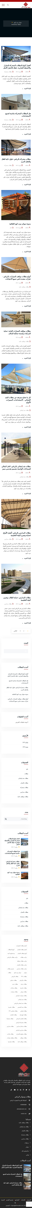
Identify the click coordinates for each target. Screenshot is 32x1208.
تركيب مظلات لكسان (22, 965)
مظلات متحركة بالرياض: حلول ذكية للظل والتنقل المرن (13, 863)
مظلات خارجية (23, 988)
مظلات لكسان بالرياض (21, 1018)
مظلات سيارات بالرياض (21, 995)
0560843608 (23, 1104)
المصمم (8, 1205)
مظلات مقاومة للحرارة (21, 1034)
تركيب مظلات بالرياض (12, 957)
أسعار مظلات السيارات (21, 945)
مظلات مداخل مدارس (22, 1026)
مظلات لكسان (24, 783)
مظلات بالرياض (23, 980)
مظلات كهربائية (23, 1014)
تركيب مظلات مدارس (22, 968)
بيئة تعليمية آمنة (11, 953)
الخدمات (23, 1200)
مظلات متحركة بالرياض (21, 1022)
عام (11, 227)
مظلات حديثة (24, 984)
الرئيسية (29, 1200)
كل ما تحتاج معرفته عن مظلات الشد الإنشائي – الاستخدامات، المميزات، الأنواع (18, 400)
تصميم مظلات (10, 968)
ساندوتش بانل (25, 1151)
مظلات (26, 773)
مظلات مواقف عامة (24, 287)
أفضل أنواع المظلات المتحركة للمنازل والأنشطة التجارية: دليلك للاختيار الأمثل (12, 841)
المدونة (3, 1200)
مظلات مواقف (23, 1038)
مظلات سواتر (23, 991)
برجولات (27, 1143)
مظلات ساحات (13, 988)
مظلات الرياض (15, 976)
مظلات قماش (23, 1011)
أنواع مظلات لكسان (22, 953)
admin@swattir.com (21, 1109)
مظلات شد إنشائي (24, 410)
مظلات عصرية (11, 1007)
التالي (15, 630)
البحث (26, 643)
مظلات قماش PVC (13, 1011)
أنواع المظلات (11, 949)
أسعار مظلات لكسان (22, 949)
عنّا (15, 1202)
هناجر (27, 1155)
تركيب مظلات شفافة (22, 961)
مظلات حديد (15, 984)
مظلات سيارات (14, 991)
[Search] (5, 818)
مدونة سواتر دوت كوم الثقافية (20, 224)
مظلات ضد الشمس (22, 1007)
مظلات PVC (24, 976)
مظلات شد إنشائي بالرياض (20, 1003)
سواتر (25, 972)
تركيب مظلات (23, 957)
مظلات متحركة (8, 71)
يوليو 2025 (25, 742)
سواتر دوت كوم (17, 972)
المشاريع (17, 1200)
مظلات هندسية (11, 1041)
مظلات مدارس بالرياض (21, 1030)
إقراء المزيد (27, 88)
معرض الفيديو (9, 1200)
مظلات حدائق (13, 980)
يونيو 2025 (25, 747)
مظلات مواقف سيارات (12, 1038)
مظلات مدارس (8, 539)
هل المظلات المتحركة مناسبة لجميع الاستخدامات (12, 852)
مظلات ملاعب (10, 1034)
